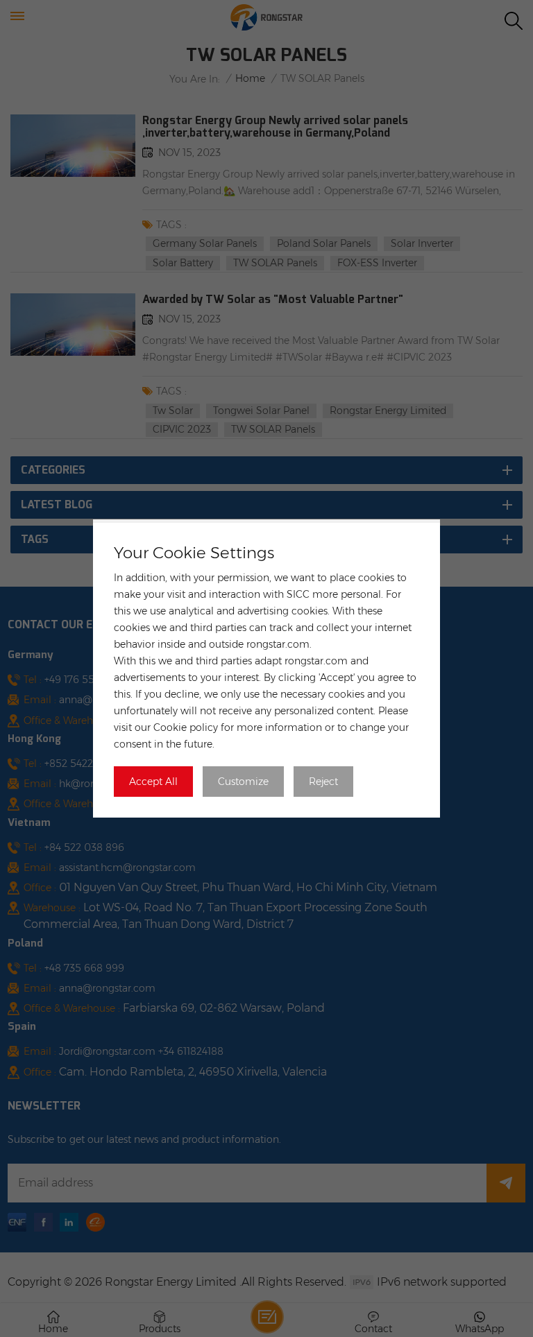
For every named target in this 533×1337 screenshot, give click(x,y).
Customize (243, 781)
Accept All (153, 781)
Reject (323, 781)
